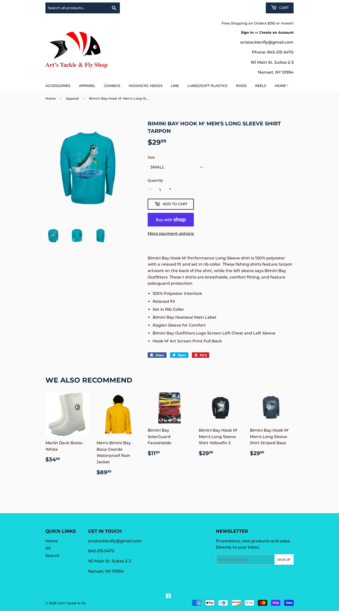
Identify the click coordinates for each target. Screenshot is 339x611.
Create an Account (276, 32)
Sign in (247, 32)
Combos (112, 85)
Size (151, 157)
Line (175, 85)
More (280, 85)
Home (50, 98)
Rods (241, 85)
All (47, 548)
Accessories (57, 85)
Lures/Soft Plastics (207, 85)
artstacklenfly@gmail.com (267, 42)
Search (52, 555)
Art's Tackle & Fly (72, 603)
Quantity (155, 180)
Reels (260, 85)
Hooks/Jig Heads (146, 85)
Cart (283, 7)
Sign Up (284, 559)
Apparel (87, 85)
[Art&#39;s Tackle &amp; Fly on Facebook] (168, 596)
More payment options (171, 233)
